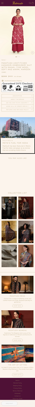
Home (3, 60)
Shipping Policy (17, 385)
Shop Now (17, 306)
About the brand (17, 99)
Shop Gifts (17, 374)
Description (17, 96)
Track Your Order (17, 398)
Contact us (17, 396)
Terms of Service (17, 390)
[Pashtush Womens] (17, 319)
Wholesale (17, 393)
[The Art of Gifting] (17, 353)
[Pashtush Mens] (17, 285)
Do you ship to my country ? (17, 102)
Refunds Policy (17, 383)
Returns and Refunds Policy (17, 109)
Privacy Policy (17, 388)
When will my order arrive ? (17, 106)
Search (17, 380)
